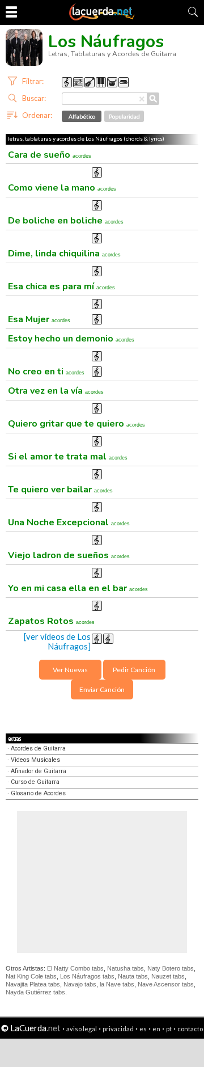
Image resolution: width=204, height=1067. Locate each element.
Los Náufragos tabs (87, 976)
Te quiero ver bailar (60, 489)
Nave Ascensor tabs (166, 984)
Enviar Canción (102, 689)
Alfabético (82, 116)
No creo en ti (46, 371)
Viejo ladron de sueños (69, 555)
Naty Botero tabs (170, 968)
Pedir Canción (134, 669)
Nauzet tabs (168, 976)
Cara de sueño (49, 155)
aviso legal (81, 1028)
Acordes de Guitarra (38, 748)
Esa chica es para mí (61, 286)
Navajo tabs (79, 984)
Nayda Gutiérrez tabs (35, 992)
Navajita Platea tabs (33, 984)
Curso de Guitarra (35, 782)
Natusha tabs (125, 968)
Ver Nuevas (70, 669)
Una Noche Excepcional (69, 522)
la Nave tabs (117, 984)
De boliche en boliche (66, 220)
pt (169, 1028)
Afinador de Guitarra (38, 771)
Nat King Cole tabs (31, 976)
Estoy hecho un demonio (71, 338)
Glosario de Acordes (38, 793)
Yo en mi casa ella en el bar (78, 588)
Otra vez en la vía (56, 391)
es (143, 1028)
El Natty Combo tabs (75, 968)
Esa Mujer (39, 319)
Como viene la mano (62, 188)
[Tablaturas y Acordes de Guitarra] (102, 18)
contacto (190, 1028)
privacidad (118, 1028)
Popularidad (124, 116)
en (156, 1028)
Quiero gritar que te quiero (76, 423)
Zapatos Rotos (51, 621)
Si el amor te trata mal (68, 456)
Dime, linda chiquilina (64, 253)
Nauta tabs (133, 976)
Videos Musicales (35, 760)
